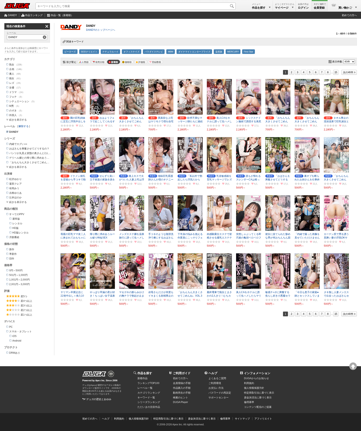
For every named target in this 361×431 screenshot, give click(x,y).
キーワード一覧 (146, 397)
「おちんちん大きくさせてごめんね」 (30, 162)
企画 (11, 69)
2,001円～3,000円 (19, 284)
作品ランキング (34, 15)
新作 (11, 249)
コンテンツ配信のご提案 (258, 406)
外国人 (13, 115)
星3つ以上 (26, 305)
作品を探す (144, 373)
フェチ (13, 96)
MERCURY (233, 51)
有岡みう (14, 188)
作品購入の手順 (182, 387)
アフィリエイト (263, 418)
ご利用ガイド (182, 373)
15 (335, 72)
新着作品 (142, 378)
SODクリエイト (89, 51)
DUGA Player (180, 402)
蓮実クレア (15, 183)
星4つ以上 (26, 301)
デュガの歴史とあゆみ (98, 399)
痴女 (11, 78)
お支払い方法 (216, 387)
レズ (11, 83)
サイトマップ (242, 418)
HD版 (15, 228)
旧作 (11, 258)
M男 (11, 106)
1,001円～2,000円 (19, 279)
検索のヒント (180, 397)
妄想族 (218, 51)
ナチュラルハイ (110, 51)
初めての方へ (349, 15)
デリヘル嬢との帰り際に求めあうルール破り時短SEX (39, 157)
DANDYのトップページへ (100, 29)
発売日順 (99, 62)
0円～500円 (16, 270)
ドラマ (13, 92)
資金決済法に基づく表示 (202, 418)
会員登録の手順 (182, 383)
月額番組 (14, 237)
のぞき (13, 110)
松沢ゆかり (15, 179)
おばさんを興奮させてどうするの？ (29, 148)
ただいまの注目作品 (148, 406)
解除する (24, 126)
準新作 (13, 253)
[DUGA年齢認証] (94, 373)
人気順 (85, 62)
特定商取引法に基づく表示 (168, 418)
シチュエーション (19, 101)
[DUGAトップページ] (17, 6)
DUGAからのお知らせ (256, 378)
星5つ (24, 296)
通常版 (16, 218)
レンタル (17, 223)
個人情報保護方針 (254, 387)
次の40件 (348, 72)
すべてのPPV (16, 214)
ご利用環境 (214, 383)
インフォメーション (257, 373)
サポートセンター (218, 397)
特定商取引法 (259, 392)
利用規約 (249, 383)
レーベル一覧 (145, 387)
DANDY (12, 15)
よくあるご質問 (217, 378)
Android (16, 340)
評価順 (141, 62)
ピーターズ (70, 51)
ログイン (303, 7)
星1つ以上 (26, 314)
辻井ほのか (15, 197)
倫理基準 (249, 402)
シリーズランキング (148, 402)
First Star (248, 51)
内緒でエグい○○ (18, 144)
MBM (170, 51)
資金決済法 (258, 397)
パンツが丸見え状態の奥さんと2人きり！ (32, 153)
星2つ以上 (26, 310)
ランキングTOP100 (148, 383)
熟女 (11, 64)
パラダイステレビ (154, 51)
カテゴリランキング (148, 392)
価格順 (128, 62)
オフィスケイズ (131, 51)
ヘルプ (212, 373)
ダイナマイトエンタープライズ (194, 51)
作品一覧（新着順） (62, 15)
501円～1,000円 (18, 275)
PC (11, 326)
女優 (11, 87)
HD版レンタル (20, 232)
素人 (11, 73)
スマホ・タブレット (20, 331)
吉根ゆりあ (15, 192)
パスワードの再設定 (219, 392)
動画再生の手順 (182, 392)
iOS (14, 336)
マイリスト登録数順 (155, 62)
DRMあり (14, 352)
